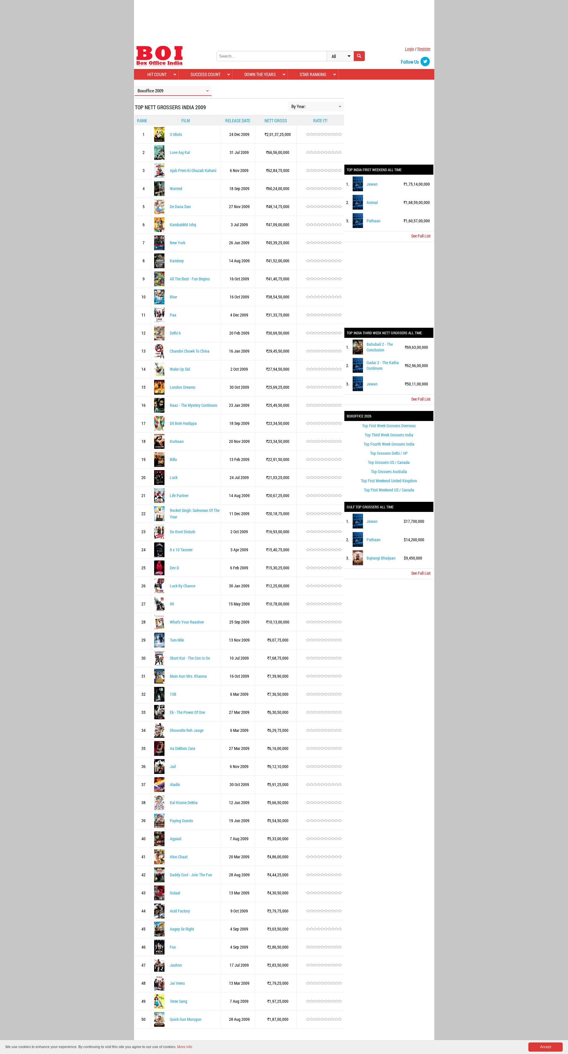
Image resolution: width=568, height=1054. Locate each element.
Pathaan (373, 221)
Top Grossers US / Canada (389, 462)
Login (409, 49)
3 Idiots (176, 134)
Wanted (176, 188)
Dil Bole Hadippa (183, 423)
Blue (173, 297)
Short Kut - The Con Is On (190, 658)
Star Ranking (313, 74)
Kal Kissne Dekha (184, 802)
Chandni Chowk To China (189, 351)
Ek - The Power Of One (187, 712)
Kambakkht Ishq (183, 224)
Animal (372, 202)
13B (173, 694)
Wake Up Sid (180, 369)
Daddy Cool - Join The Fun (191, 875)
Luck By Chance (182, 586)
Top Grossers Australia (389, 471)
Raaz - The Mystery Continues (193, 405)
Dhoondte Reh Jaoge (187, 730)
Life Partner (179, 495)
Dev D (174, 568)
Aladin (175, 784)
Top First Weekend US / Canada (389, 490)
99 (172, 604)
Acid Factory (180, 911)
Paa (173, 315)
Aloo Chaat (179, 856)
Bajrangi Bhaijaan (381, 558)
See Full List (420, 236)
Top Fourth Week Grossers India (389, 444)
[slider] (324, 134)
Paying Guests (181, 820)
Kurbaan (177, 441)
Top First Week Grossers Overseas (389, 425)
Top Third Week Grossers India (389, 435)
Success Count (205, 74)
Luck (174, 477)
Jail (173, 766)
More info (184, 1047)
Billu (173, 459)
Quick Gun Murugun (185, 1019)
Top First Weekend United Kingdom (389, 480)
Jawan (372, 184)
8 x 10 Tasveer (181, 549)
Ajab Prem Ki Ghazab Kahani (193, 170)
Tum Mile (177, 640)
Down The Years (260, 74)
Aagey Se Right (182, 929)
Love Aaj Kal (180, 152)
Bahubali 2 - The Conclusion (380, 347)
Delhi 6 (175, 333)
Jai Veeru (177, 983)
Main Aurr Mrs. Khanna (188, 676)
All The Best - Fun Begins (190, 279)
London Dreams (182, 387)
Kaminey (177, 261)
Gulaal (175, 893)
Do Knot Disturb (182, 531)
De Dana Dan (180, 206)
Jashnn (176, 965)
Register (423, 49)
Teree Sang (178, 1001)
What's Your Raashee (187, 622)
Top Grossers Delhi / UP (389, 453)
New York (177, 242)
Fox (173, 947)
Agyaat (175, 838)
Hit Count (157, 74)
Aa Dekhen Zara (182, 748)
